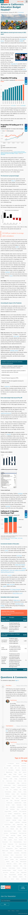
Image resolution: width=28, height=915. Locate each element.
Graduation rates (20, 807)
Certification (5, 778)
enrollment (7, 272)
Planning (20, 837)
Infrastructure (7, 815)
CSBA (7, 789)
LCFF (17, 247)
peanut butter (13, 835)
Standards (7, 861)
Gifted (7, 807)
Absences (17, 763)
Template (14, 870)
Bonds (16, 772)
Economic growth (8, 796)
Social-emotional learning (18, 857)
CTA (10, 789)
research (9, 575)
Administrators (23, 765)
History (18, 809)
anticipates (20, 493)
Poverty (15, 839)
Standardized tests (23, 859)
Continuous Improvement (22, 785)
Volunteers (21, 876)
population (10, 839)
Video (10, 876)
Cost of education (6, 787)
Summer (24, 863)
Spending (12, 859)
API (15, 767)
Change (15, 778)
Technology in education (6, 870)
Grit (25, 807)
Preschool (20, 839)
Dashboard (15, 789)
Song (25, 857)
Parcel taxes (6, 833)
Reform (16, 848)
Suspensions (15, 865)
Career (25, 774)
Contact (17, 910)
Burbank (14, 774)
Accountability (24, 763)
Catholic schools (23, 776)
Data (20, 789)
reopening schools (14, 350)
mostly (24, 69)
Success (15, 863)
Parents (7, 835)
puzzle (4, 846)
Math (3, 826)
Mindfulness (19, 826)
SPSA (17, 859)
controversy (7, 386)
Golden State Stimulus (20, 564)
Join (18, 1)
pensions (9, 434)
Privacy (13, 910)
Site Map (6, 857)
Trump (18, 872)
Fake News (8, 804)
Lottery (14, 824)
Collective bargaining (11, 783)
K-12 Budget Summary (15, 589)
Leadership (14, 820)
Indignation (24, 813)
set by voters (16, 336)
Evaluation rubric (9, 802)
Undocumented (23, 872)
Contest (14, 785)
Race (13, 846)
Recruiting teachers (9, 848)
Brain (20, 772)
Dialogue (24, 789)
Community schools (7, 785)
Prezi (25, 839)
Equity (7, 800)
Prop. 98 (13, 180)
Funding (25, 804)
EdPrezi (14, 796)
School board (9, 852)
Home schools (23, 809)
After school (6, 767)
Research (12, 850)
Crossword (24, 787)
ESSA (11, 800)
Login (22, 1)
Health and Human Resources (7, 572)
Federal (13, 804)
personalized (4, 837)
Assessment (24, 767)
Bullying (10, 774)
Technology (24, 868)
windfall (21, 41)
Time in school (5, 872)
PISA (16, 837)
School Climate (23, 852)
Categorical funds (15, 776)
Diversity (19, 791)
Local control (17, 822)
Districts (14, 791)
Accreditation (9, 765)
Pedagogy (19, 835)
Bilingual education (9, 772)
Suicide (20, 863)
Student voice (9, 863)
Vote (25, 876)
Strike (13, 861)
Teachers (18, 868)
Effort (13, 798)
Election (17, 798)
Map (25, 824)
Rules (9, 910)
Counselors (13, 787)
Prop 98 (4, 844)
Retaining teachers (19, 850)
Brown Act (24, 772)
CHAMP (10, 778)
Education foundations (6, 798)
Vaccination (20, 874)
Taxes (25, 865)
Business (20, 774)
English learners (23, 798)
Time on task (12, 872)
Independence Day (17, 813)
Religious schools (5, 850)
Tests (25, 870)
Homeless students (7, 811)
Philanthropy (11, 837)
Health (7, 809)
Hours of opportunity (22, 811)
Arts (19, 767)
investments (19, 555)
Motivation (12, 828)
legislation (8, 506)
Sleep (11, 857)
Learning (19, 820)
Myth (17, 828)
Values (25, 874)
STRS (17, 861)
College (18, 783)
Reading (24, 846)
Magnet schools (20, 824)
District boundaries (8, 791)
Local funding (24, 822)
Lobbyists (11, 822)
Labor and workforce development (17, 570)
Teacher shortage (12, 868)
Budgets (5, 774)
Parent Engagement (13, 833)
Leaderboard (8, 820)
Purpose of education (22, 844)
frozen (10, 275)
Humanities (10, 813)
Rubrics (4, 852)
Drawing (24, 791)
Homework (15, 811)
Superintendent (8, 865)
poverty (6, 550)
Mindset (25, 826)
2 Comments (21, 12)
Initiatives (13, 815)
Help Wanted (12, 809)
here (7, 731)
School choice (16, 852)
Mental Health (12, 826)
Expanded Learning (18, 802)
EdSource (20, 796)
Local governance (7, 824)
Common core (23, 783)
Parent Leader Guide (22, 833)
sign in (17, 680)
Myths (21, 828)
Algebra (11, 767)
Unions (5, 874)
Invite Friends (23, 887)
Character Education (22, 778)
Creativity (18, 787)
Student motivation (23, 861)
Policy (25, 837)
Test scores (20, 870)
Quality (9, 846)
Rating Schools (18, 846)
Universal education (12, 874)
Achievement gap (16, 765)
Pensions (24, 835)
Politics (5, 839)
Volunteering (15, 876)
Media (7, 826)
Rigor (25, 850)
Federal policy (19, 804)
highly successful (10, 584)
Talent (21, 865)
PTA (16, 844)
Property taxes (10, 844)
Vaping (5, 876)
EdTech (25, 796)
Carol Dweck (8, 776)
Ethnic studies (17, 800)
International (20, 815)
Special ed (6, 859)
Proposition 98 (14, 64)
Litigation (24, 820)
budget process (17, 600)
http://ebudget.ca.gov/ (18, 593)
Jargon (25, 815)
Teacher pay (4, 868)
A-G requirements (11, 763)
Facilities (24, 802)
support (4, 586)
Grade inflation (12, 807)
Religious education (23, 848)
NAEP (25, 828)
